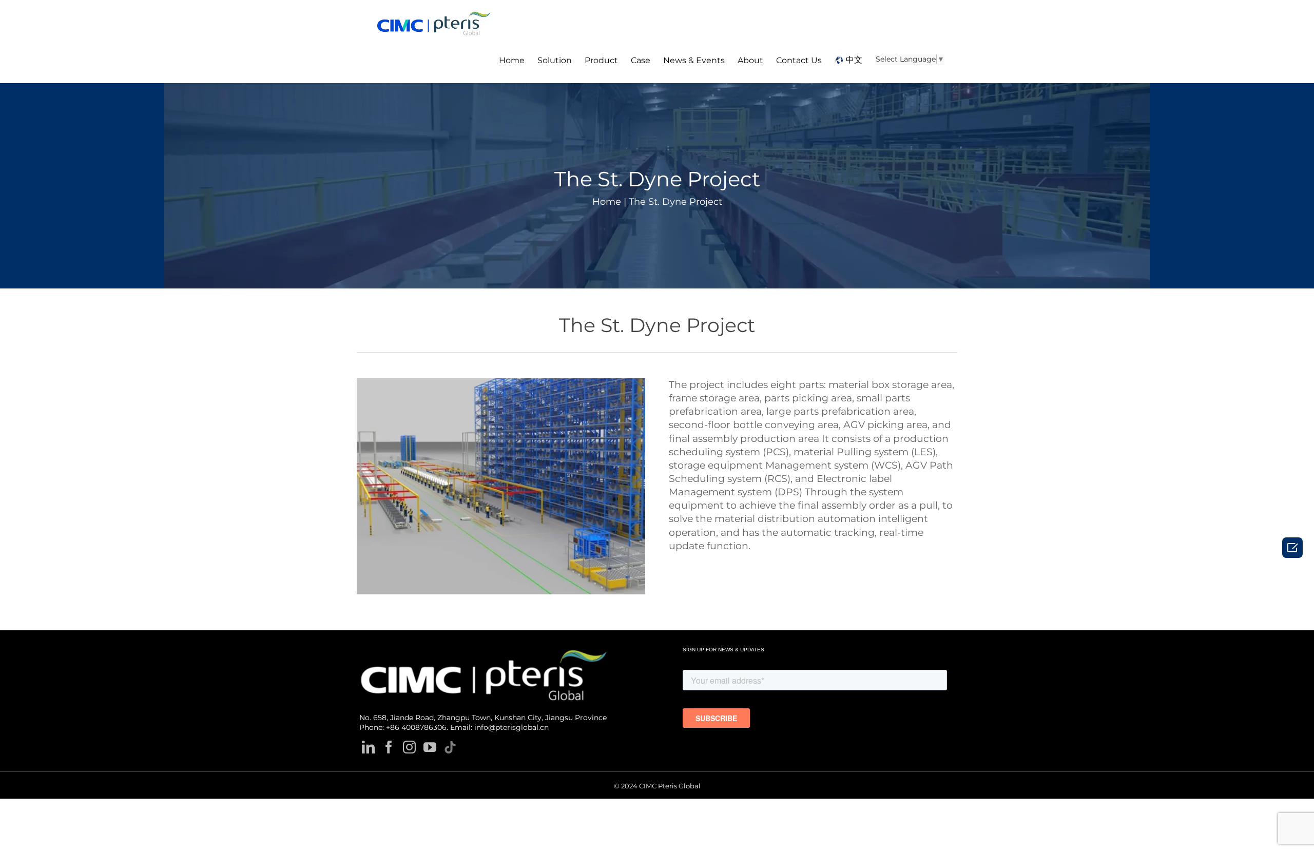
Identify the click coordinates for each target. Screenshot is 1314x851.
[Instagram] (409, 747)
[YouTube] (429, 747)
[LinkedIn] (368, 747)
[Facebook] (388, 747)
